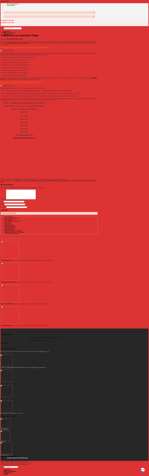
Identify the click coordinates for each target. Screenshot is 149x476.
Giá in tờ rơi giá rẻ (9, 219)
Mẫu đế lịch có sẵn (9, 229)
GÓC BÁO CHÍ (7, 472)
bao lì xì (60, 337)
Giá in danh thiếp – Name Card (12, 221)
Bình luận (3, 199)
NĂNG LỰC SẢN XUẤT (9, 33)
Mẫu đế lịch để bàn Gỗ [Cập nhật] (13, 230)
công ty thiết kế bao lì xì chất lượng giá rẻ (37, 180)
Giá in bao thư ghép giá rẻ (11, 218)
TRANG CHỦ (7, 31)
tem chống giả (48, 337)
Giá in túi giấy (8, 222)
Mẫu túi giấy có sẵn (10, 228)
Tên (2, 201)
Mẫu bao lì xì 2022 (9, 225)
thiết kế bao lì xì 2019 (68, 180)
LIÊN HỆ (6, 474)
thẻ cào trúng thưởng (38, 337)
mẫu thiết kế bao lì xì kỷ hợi (55, 180)
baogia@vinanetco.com (37, 340)
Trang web (3, 207)
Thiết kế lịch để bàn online (11, 233)
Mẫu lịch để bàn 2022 (10, 226)
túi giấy (31, 337)
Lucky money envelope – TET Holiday (14, 232)
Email (2, 204)
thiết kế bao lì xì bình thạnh (81, 180)
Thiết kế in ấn (3, 32)
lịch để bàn (55, 337)
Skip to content (5, 1)
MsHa (21, 39)
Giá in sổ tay (8, 223)
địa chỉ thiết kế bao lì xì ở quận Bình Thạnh (18, 43)
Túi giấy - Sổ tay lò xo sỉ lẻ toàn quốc (17, 458)
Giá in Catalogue (9, 216)
